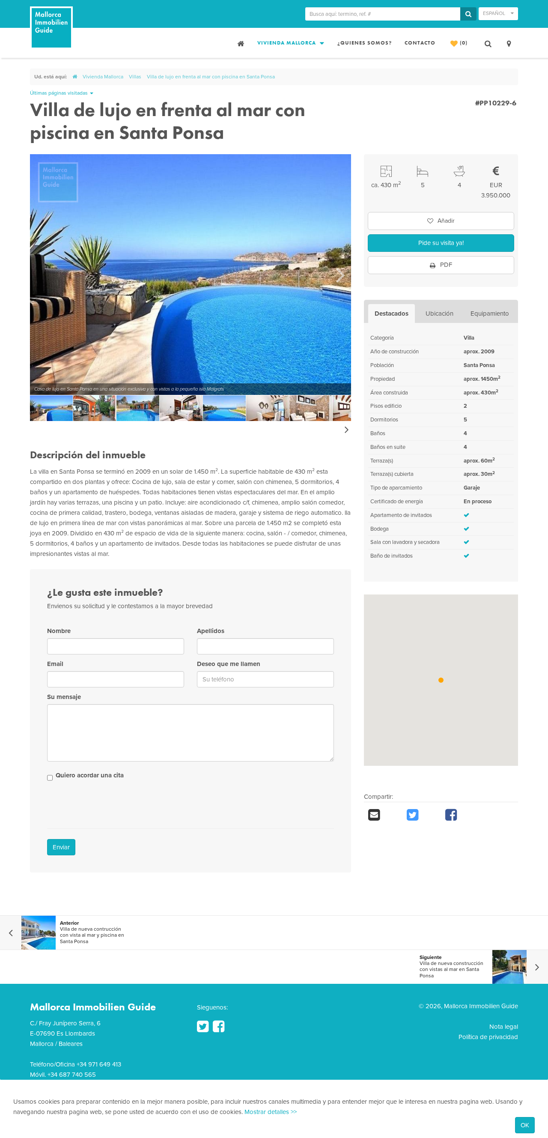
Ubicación (439, 313)
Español (494, 13)
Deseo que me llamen (228, 664)
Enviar (61, 847)
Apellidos (210, 631)
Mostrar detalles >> (270, 1112)
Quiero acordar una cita (90, 775)
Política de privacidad (488, 1037)
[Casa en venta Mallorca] (240, 43)
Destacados (391, 313)
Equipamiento (490, 313)
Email (55, 664)
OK (525, 1125)
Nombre (59, 631)
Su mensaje (64, 697)
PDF (445, 265)
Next (340, 274)
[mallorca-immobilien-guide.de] (74, 77)
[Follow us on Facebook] (218, 1026)
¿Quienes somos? (364, 42)
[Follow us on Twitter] (202, 1026)
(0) (463, 42)
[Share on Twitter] (421, 815)
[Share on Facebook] (460, 815)
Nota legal (503, 1026)
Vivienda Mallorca (287, 42)
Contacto (420, 42)
